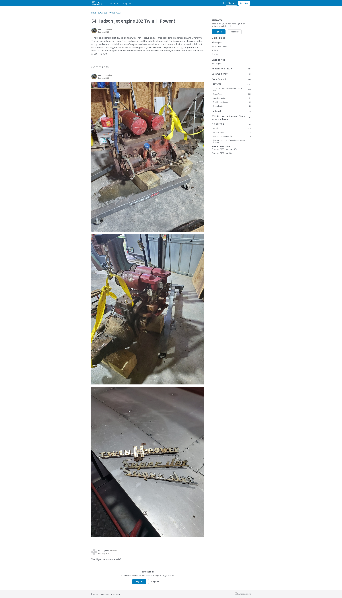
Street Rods (232, 94)
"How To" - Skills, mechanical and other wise (232, 89)
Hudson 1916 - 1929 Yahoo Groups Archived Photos (230, 141)
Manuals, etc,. (232, 106)
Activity (215, 50)
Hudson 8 (231, 111)
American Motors (232, 98)
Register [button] (155, 581)
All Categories (218, 42)
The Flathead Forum (232, 102)
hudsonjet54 (103, 551)
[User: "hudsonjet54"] (94, 552)
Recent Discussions (220, 46)
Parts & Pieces (232, 132)
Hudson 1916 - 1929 (231, 68)
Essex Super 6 (231, 79)
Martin (101, 29)
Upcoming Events (231, 74)
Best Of (215, 54)
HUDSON (231, 84)
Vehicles (232, 128)
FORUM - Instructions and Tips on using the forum (231, 117)
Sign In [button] (139, 581)
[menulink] (113, 3)
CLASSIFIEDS (231, 124)
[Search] (223, 3)
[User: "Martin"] (94, 30)
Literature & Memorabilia (232, 136)
